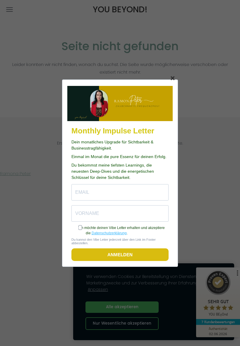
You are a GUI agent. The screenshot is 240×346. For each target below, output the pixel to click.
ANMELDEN (120, 254)
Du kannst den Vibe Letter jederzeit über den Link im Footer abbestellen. (113, 241)
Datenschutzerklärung (109, 233)
